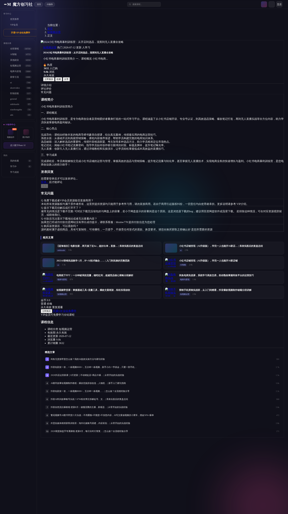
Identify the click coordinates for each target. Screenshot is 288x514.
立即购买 (48, 79)
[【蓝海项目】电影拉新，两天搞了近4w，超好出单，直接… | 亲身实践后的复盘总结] (48, 248)
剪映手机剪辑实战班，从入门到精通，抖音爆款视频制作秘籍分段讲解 (215, 290)
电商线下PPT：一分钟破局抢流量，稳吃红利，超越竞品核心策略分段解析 (94, 275)
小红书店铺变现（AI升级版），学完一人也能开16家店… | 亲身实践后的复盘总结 (221, 246)
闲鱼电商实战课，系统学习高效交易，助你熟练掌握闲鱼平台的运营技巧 (216, 275)
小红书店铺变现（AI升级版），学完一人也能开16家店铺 (208, 260)
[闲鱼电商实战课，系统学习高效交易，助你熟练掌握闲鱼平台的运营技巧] (171, 277)
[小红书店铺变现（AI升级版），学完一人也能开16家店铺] (171, 262)
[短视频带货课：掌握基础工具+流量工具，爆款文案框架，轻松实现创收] (48, 292)
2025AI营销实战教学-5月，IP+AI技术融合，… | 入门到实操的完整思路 (93, 260)
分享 (66, 79)
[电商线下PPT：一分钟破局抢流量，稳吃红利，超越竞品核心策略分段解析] (48, 277)
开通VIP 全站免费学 (20, 32)
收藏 (58, 79)
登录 (279, 4)
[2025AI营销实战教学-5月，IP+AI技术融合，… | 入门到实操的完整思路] (48, 262)
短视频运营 (54, 32)
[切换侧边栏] (5, 4)
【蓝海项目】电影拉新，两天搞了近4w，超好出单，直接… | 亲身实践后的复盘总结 (99, 246)
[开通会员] (264, 4)
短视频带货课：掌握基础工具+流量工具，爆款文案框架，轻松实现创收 (93, 290)
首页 (50, 28)
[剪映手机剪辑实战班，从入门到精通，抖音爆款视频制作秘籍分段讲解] (171, 292)
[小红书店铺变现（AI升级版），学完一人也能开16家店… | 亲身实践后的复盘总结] (171, 248)
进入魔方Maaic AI (18, 145)
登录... (44, 182)
